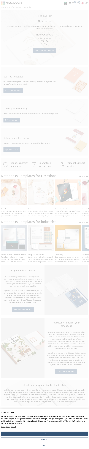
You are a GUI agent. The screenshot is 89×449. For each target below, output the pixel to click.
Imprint (13, 427)
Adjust (44, 445)
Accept (44, 434)
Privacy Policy (5, 427)
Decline (44, 439)
